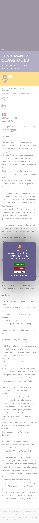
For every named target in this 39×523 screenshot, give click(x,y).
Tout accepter (19, 264)
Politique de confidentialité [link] (19, 275)
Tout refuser (19, 268)
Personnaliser (19, 272)
